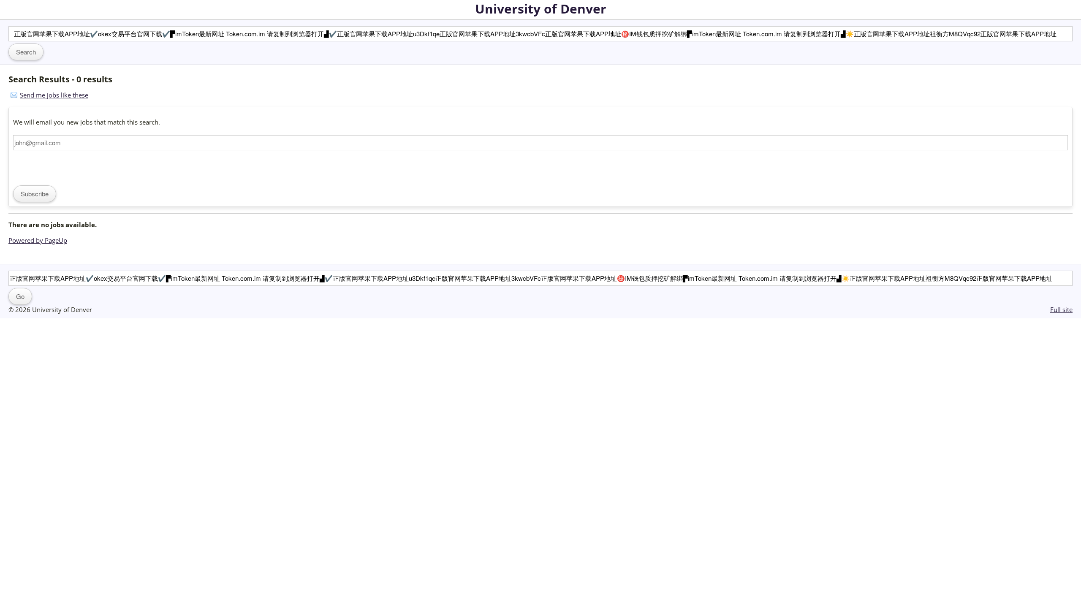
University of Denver (540, 8)
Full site (1061, 309)
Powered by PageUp (37, 240)
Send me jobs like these (54, 95)
